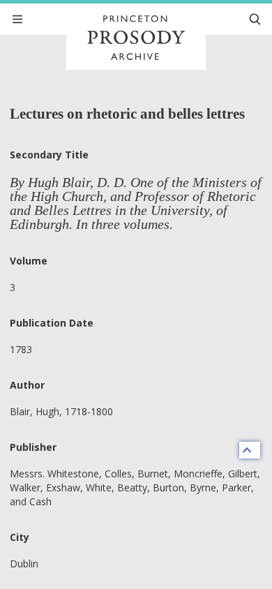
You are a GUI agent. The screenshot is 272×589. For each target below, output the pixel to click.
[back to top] (249, 450)
